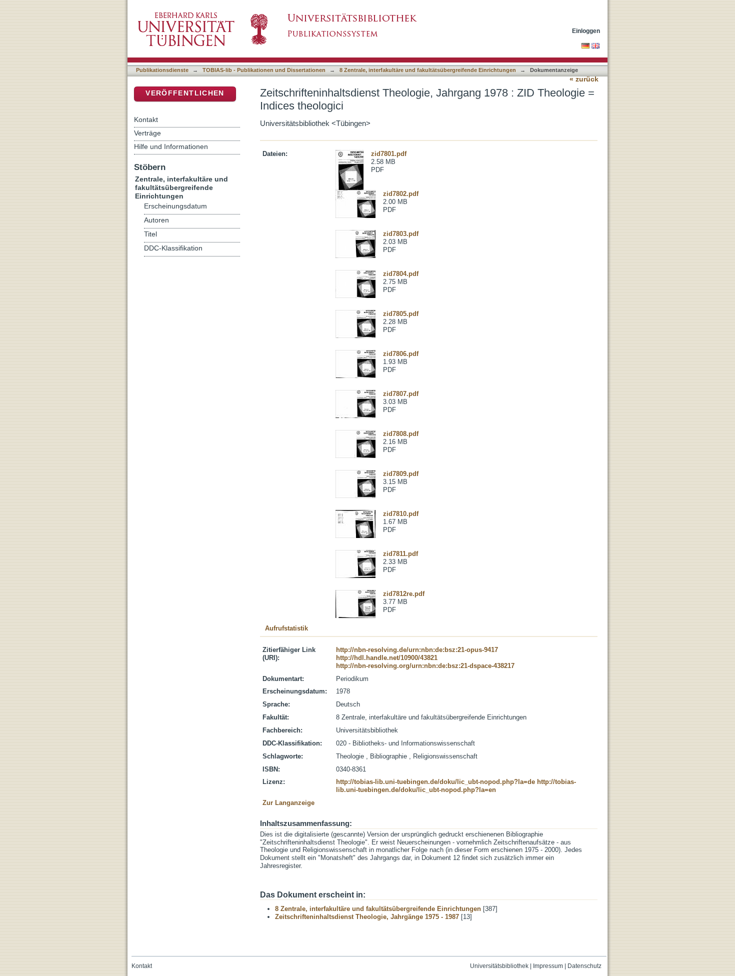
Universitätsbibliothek (499, 966)
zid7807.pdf (400, 394)
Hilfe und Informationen (171, 146)
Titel (150, 234)
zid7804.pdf (400, 274)
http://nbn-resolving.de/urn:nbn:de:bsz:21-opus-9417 (417, 650)
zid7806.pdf (400, 354)
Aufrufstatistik (286, 628)
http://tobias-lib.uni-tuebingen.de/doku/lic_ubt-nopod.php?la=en (456, 786)
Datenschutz (585, 966)
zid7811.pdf (400, 554)
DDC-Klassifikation (173, 248)
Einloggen (586, 31)
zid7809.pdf (400, 474)
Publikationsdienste (162, 70)
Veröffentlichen (185, 93)
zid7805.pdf (400, 314)
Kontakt (146, 120)
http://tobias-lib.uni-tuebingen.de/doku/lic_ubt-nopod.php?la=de (435, 782)
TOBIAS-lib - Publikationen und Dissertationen (264, 70)
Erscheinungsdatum (175, 206)
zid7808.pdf (400, 434)
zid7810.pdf (400, 514)
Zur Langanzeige (288, 802)
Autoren (156, 220)
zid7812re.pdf (403, 594)
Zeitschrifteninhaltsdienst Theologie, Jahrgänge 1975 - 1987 (367, 916)
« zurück (584, 79)
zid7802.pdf (400, 194)
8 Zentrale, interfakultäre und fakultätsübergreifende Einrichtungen (428, 70)
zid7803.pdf (400, 234)
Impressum (548, 966)
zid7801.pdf (388, 154)
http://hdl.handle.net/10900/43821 (387, 658)
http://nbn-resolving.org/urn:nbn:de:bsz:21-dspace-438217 (425, 666)
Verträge (147, 133)
